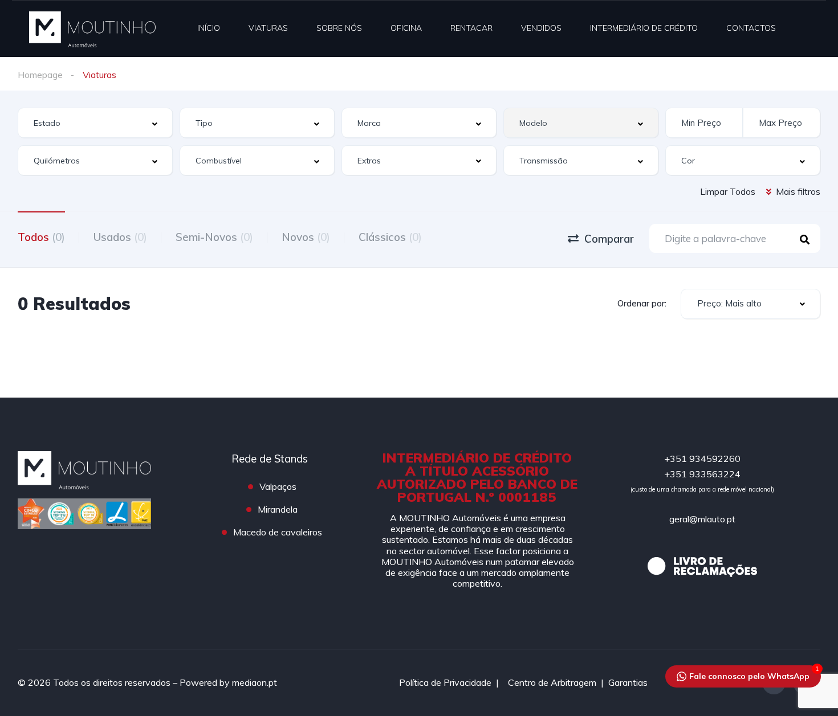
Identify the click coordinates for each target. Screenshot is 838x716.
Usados (120, 237)
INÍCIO (208, 28)
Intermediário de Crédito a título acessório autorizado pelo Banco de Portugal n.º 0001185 (477, 477)
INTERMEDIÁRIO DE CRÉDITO (644, 28)
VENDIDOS (541, 28)
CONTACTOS (751, 28)
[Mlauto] (92, 28)
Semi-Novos (214, 237)
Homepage (40, 74)
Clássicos (390, 237)
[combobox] (95, 123)
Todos (41, 237)
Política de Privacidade (445, 682)
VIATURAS (268, 28)
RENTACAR (471, 28)
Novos (306, 237)
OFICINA (406, 28)
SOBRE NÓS (339, 28)
